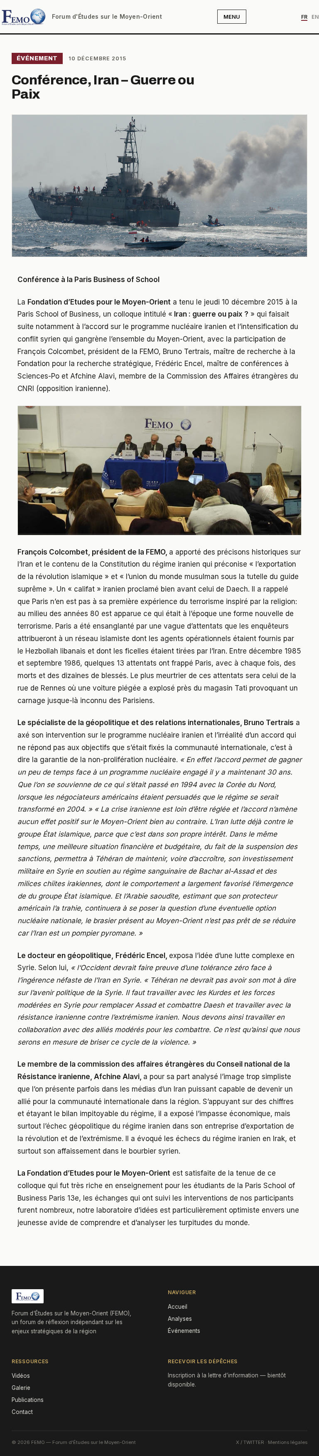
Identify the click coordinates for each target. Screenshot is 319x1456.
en (315, 17)
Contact (22, 1412)
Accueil (177, 1306)
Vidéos (21, 1375)
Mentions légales (287, 1442)
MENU (231, 16)
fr (304, 17)
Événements (184, 1330)
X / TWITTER (250, 1442)
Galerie (21, 1387)
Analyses (180, 1318)
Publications (28, 1400)
